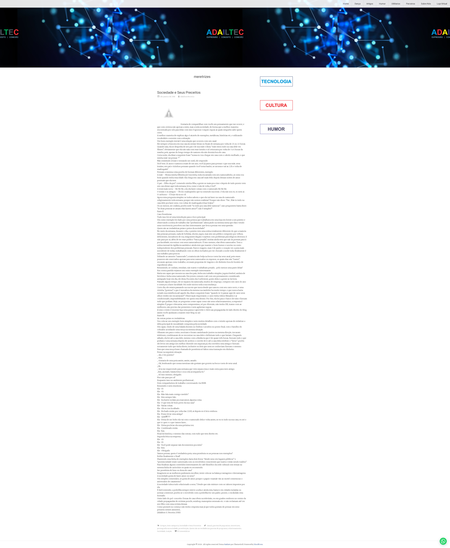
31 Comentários (183, 531)
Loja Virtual (442, 3)
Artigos (369, 3)
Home (346, 3)
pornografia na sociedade (167, 528)
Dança (357, 3)
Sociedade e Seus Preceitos (179, 92)
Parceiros (410, 3)
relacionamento (234, 528)
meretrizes (235, 526)
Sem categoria (173, 526)
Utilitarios (396, 3)
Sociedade (161, 531)
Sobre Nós (426, 3)
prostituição (183, 528)
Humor (382, 3)
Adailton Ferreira (187, 97)
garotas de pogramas (221, 526)
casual (209, 526)
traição (169, 531)
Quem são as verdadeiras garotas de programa (208, 528)
